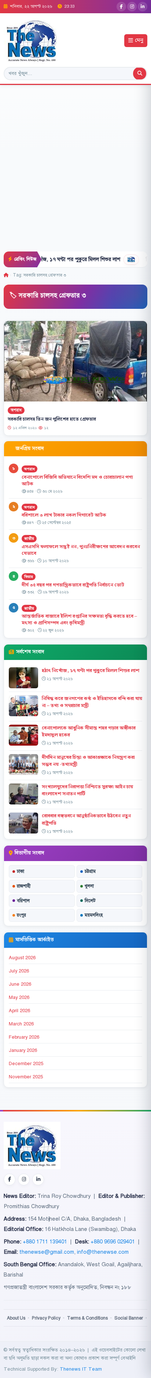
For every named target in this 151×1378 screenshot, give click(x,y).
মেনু (139, 40)
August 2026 (22, 958)
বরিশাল (23, 901)
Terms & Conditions (87, 1318)
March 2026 (21, 1024)
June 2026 (20, 984)
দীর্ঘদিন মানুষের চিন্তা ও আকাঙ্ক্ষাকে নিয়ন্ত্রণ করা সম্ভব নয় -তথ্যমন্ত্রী (88, 760)
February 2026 (24, 1037)
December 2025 (26, 1064)
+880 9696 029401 (113, 1241)
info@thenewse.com (103, 1252)
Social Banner (128, 1318)
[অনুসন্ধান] (139, 73)
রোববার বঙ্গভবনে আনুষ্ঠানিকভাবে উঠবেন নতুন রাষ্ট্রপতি (86, 819)
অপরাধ (16, 410)
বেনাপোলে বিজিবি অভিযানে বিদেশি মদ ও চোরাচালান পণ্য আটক (77, 480)
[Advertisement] (75, 172)
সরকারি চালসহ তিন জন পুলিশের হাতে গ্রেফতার (52, 419)
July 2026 (19, 971)
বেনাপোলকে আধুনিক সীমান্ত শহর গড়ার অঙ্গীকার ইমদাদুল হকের (89, 731)
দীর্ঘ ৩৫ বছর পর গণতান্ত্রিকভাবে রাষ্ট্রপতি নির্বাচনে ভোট (73, 585)
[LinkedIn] (142, 6)
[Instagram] (132, 6)
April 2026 (19, 1011)
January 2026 (23, 1050)
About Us (16, 1318)
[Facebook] (121, 6)
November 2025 (26, 1077)
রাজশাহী (23, 886)
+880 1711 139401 (45, 1241)
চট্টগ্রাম (90, 871)
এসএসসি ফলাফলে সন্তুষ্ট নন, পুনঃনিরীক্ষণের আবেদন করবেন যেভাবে (81, 550)
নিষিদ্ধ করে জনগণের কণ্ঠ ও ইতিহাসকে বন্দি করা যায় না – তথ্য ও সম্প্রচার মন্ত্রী (92, 702)
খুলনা (89, 886)
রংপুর (21, 915)
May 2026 (19, 997)
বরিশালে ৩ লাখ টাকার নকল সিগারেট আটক (64, 515)
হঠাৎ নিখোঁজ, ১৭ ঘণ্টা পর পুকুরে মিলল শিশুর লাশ (55, 259)
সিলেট (90, 901)
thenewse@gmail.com (46, 1252)
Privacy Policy (46, 1318)
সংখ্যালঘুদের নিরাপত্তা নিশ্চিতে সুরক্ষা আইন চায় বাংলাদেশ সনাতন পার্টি (87, 790)
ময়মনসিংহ (94, 915)
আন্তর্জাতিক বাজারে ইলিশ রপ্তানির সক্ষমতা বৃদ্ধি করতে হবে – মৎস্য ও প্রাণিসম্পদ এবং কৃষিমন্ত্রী (79, 619)
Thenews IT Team (81, 1369)
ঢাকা (20, 871)
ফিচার (28, 576)
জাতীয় (29, 538)
